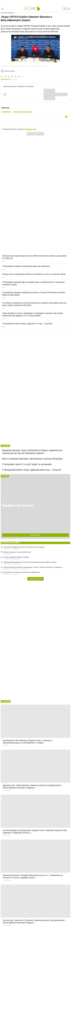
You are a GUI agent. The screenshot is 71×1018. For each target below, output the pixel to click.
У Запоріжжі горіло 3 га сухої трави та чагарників (27, 464)
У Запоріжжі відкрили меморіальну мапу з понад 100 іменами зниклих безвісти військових (33, 293)
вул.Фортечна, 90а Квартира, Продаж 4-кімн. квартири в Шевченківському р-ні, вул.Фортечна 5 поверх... (27, 741)
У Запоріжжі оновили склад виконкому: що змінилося (26, 266)
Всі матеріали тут (35, 535)
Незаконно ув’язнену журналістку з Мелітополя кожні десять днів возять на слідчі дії (34, 257)
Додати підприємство (35, 579)
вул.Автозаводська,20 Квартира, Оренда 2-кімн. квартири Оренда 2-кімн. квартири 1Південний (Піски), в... (35, 831)
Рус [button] (65, 9)
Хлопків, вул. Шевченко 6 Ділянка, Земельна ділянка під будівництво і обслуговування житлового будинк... (34, 921)
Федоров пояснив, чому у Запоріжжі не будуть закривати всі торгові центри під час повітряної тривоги (32, 451)
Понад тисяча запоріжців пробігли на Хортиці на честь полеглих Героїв (33, 274)
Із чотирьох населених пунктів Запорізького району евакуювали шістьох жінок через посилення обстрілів (34, 304)
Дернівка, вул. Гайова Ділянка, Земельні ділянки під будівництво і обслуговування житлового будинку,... (32, 786)
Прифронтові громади (18, 505)
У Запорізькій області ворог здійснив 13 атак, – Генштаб (27, 323)
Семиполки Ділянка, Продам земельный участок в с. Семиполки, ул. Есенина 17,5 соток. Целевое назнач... (33, 876)
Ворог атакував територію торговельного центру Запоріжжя (32, 458)
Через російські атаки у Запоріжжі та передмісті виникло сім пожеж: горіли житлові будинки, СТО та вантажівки (32, 314)
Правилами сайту (31, 129)
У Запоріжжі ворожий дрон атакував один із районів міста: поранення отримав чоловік (33, 283)
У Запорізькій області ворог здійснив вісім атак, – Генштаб (31, 469)
